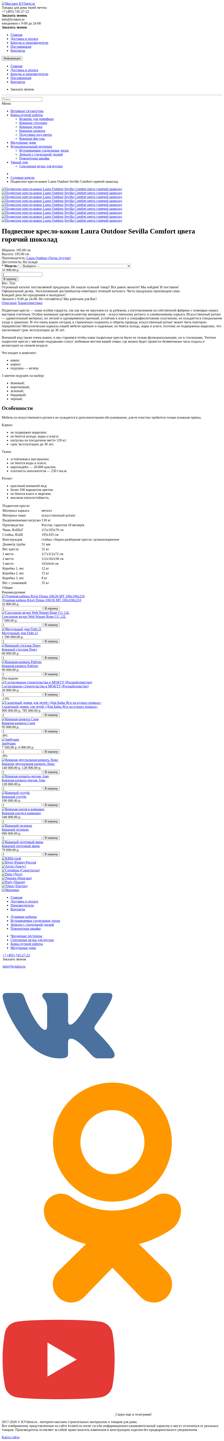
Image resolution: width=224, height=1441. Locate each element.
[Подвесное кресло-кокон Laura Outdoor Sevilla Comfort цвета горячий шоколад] (62, 189)
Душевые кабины (23, 917)
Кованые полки (30, 127)
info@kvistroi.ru (14, 966)
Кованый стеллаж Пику (19, 649)
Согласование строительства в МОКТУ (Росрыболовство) (45, 686)
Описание (9, 303)
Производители (22, 905)
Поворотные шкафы (34, 158)
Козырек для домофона (36, 119)
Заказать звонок (22, 89)
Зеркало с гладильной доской (41, 154)
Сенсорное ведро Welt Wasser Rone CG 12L (34, 616)
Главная (16, 35)
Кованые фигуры (32, 138)
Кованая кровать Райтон (20, 666)
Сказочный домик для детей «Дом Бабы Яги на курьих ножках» (50, 706)
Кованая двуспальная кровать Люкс (28, 764)
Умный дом (19, 162)
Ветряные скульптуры (27, 111)
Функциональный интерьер (31, 146)
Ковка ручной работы (26, 115)
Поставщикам (20, 46)
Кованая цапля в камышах (21, 813)
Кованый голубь (14, 796)
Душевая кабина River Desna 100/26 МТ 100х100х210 (41, 600)
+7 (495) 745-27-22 (16, 955)
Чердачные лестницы (26, 936)
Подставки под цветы (35, 134)
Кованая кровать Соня (18, 723)
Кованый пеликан (15, 829)
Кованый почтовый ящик (21, 846)
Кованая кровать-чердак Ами (23, 780)
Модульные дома (23, 142)
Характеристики (30, 303)
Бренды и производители (29, 42)
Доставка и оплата (24, 39)
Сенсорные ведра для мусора (41, 166)
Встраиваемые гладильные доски (44, 150)
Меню (6, 103)
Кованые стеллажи (33, 123)
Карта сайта (10, 1437)
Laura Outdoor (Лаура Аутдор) (48, 258)
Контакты (17, 50)
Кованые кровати (32, 131)
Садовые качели (22, 177)
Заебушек (9, 743)
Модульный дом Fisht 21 (20, 633)
